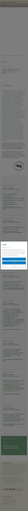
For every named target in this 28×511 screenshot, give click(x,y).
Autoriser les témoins (14, 259)
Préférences (14, 266)
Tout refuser (14, 262)
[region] (14, 256)
